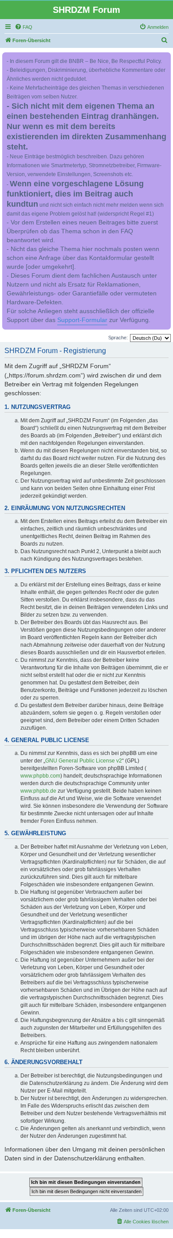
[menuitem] (23, 27)
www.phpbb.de (38, 791)
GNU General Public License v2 (83, 761)
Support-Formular (82, 320)
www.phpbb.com (40, 776)
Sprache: (118, 337)
